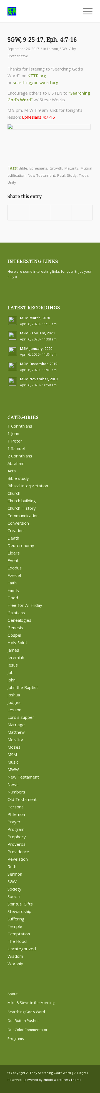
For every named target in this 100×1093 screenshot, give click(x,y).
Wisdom (15, 956)
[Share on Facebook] (18, 212)
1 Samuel (16, 448)
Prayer (14, 821)
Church (14, 493)
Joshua (14, 695)
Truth (83, 175)
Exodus (15, 568)
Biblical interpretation (28, 485)
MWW (13, 769)
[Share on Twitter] (39, 212)
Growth (55, 168)
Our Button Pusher (23, 1020)
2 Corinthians (20, 456)
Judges (14, 702)
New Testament (41, 175)
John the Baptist (23, 687)
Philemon (16, 814)
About (13, 993)
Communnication (23, 515)
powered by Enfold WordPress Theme (52, 1080)
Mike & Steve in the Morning (31, 1002)
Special (14, 896)
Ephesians (38, 168)
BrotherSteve (18, 56)
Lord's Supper (21, 717)
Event (13, 560)
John (12, 680)
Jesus (13, 665)
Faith (12, 582)
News (13, 784)
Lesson (52, 48)
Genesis (15, 627)
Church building (22, 500)
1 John (13, 433)
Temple (15, 926)
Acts (12, 470)
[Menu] (84, 11)
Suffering (16, 919)
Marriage (16, 724)
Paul (61, 175)
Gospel (14, 635)
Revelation (18, 859)
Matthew (16, 732)
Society (14, 889)
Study (72, 175)
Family (13, 590)
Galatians (16, 612)
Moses (14, 747)
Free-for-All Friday (25, 605)
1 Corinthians (20, 426)
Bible (23, 168)
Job (11, 672)
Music (13, 762)
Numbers (16, 792)
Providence (18, 851)
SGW (63, 48)
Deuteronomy (21, 545)
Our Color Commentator (28, 1029)
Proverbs (17, 844)
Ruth (12, 866)
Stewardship (19, 911)
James (13, 650)
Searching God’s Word (26, 1011)
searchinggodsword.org (35, 82)
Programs (16, 1038)
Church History (22, 508)
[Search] (71, 11)
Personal (16, 807)
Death (13, 538)
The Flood (17, 941)
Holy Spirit (17, 642)
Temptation (19, 933)
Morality (15, 739)
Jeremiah (16, 657)
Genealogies (19, 620)
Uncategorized (22, 948)
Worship (15, 963)
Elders (14, 553)
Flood (13, 597)
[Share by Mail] (81, 212)
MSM (12, 754)
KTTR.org (37, 75)
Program (16, 829)
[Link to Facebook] (80, 1086)
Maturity (71, 168)
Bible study (18, 478)
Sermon (15, 874)
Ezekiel (14, 575)
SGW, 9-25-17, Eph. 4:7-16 (42, 39)
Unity (12, 182)
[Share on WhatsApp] (60, 212)
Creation (16, 530)
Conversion (18, 523)
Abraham (16, 463)
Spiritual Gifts (20, 904)
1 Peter (15, 441)
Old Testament (22, 799)
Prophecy (17, 836)
